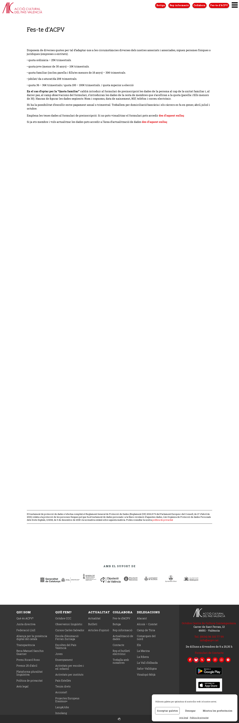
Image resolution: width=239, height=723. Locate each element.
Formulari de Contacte (209, 652)
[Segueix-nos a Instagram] (215, 659)
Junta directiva (25, 624)
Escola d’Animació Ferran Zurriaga (67, 638)
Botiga (160, 5)
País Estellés (63, 680)
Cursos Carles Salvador (69, 630)
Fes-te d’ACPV (219, 5)
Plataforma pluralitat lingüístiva (29, 673)
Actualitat (99, 612)
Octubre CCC (63, 618)
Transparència (25, 645)
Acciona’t (61, 692)
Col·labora (199, 5)
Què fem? (63, 612)
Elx (139, 645)
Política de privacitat (199, 717)
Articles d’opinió (98, 630)
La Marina (143, 650)
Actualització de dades (123, 638)
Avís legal (183, 717)
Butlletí (92, 624)
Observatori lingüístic (68, 624)
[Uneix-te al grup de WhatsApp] (221, 659)
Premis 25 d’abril (26, 665)
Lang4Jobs (62, 707)
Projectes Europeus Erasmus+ (67, 700)
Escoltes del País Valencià (65, 647)
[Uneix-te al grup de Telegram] (228, 659)
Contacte (118, 645)
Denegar (190, 710)
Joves (59, 654)
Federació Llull (25, 630)
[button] (235, 5)
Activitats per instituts (69, 674)
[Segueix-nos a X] (202, 659)
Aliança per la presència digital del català (31, 638)
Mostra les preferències (217, 710)
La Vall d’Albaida (147, 662)
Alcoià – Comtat (147, 624)
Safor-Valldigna (147, 668)
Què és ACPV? (24, 618)
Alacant (142, 618)
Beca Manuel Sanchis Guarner (30, 652)
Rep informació (179, 5)
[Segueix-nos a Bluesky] (196, 659)
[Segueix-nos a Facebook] (190, 659)
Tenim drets (63, 686)
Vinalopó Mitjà (146, 674)
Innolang (61, 713)
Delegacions (148, 612)
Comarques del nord (146, 638)
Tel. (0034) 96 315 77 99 (209, 636)
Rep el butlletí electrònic (121, 652)
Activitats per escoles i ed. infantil (69, 667)
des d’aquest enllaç (171, 115)
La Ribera (143, 656)
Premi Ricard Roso (28, 659)
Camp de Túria (146, 630)
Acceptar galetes (167, 710)
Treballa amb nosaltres (121, 661)
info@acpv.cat (209, 640)
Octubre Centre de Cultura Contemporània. (209, 623)
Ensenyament (64, 659)
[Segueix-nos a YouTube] (208, 659)
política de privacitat (162, 519)
